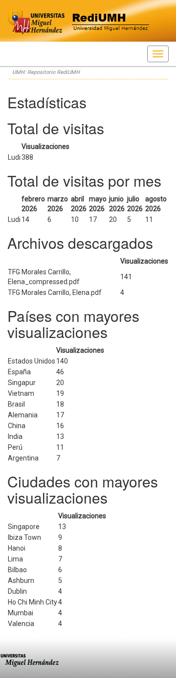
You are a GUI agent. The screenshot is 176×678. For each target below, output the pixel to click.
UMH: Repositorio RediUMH (46, 72)
